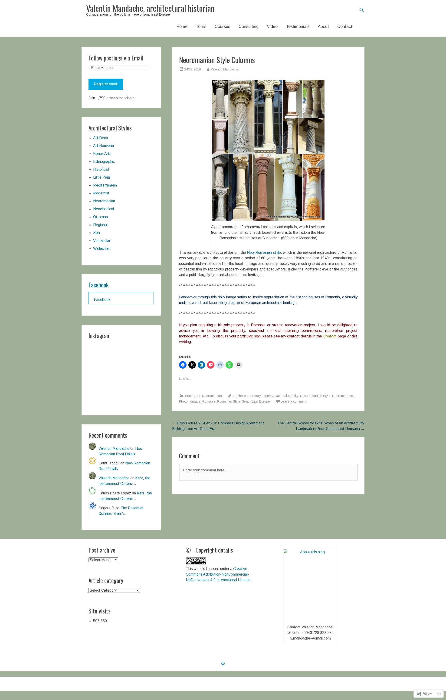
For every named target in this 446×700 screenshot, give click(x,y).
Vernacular (101, 241)
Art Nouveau (103, 146)
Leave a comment (293, 401)
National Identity (286, 396)
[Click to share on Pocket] (210, 365)
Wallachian (101, 248)
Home (182, 26)
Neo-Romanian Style (315, 396)
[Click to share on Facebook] (183, 365)
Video (272, 26)
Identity (267, 396)
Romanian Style (228, 401)
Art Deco (100, 138)
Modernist (101, 193)
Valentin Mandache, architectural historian (150, 8)
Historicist (101, 169)
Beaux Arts (102, 154)
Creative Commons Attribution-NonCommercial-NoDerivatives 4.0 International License (218, 574)
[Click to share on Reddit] (220, 365)
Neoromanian (212, 396)
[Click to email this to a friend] (238, 365)
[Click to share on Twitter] (192, 365)
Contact (344, 26)
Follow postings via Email (116, 57)
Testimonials (297, 26)
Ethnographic (104, 161)
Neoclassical (103, 209)
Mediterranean (105, 185)
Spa (96, 233)
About (323, 26)
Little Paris (102, 177)
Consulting (249, 26)
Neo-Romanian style (264, 252)
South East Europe (256, 401)
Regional (100, 225)
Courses (222, 26)
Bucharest (192, 396)
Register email (106, 84)
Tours (201, 26)
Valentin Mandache (225, 69)
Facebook (98, 284)
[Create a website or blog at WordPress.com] (223, 664)
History (255, 396)
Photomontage (189, 401)
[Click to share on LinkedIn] (201, 365)
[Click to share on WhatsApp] (229, 365)
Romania (208, 401)
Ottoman (100, 217)
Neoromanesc (342, 396)
